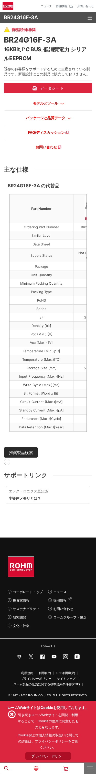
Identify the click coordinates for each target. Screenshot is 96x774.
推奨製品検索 (21, 452)
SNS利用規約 (65, 673)
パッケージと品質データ (46, 118)
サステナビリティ (26, 609)
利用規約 (27, 673)
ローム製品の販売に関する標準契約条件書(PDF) (46, 684)
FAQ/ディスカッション (47, 132)
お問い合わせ (85, 6)
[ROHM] (9, 6)
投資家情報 (21, 600)
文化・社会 (21, 626)
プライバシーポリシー (36, 678)
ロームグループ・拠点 (70, 617)
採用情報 (62, 6)
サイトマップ (66, 678)
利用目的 (45, 673)
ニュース (46, 6)
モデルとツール (46, 103)
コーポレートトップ (28, 592)
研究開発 (19, 617)
